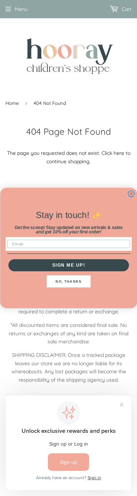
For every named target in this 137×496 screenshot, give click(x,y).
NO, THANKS (68, 281)
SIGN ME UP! (68, 265)
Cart (126, 9)
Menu (21, 9)
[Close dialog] (131, 194)
